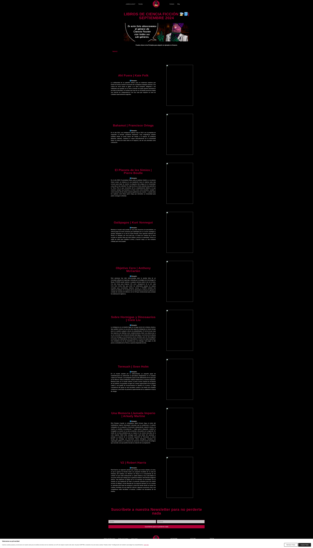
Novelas (140, 4)
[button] (200, 51)
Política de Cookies (123, 538)
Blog (178, 4)
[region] (156, 543)
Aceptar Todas (305, 544)
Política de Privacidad (109, 538)
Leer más (146, 544)
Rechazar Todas (291, 544)
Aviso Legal (134, 538)
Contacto (172, 4)
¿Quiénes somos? (130, 4)
